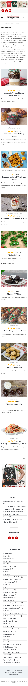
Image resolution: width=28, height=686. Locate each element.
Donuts (5, 587)
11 (19, 441)
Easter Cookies (8, 592)
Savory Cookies (8, 649)
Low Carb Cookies (9, 618)
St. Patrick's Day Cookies (11, 652)
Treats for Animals (9, 660)
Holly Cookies (14, 255)
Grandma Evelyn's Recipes (11, 603)
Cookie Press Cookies (10, 579)
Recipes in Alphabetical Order (13, 511)
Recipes (7, 23)
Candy (5, 574)
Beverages (7, 558)
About (8, 670)
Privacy (20, 672)
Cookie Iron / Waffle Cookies (12, 577)
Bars (5, 556)
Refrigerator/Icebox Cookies (11, 644)
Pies (4, 639)
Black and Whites (14, 294)
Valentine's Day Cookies (11, 662)
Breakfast (6, 569)
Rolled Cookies (8, 647)
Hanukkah (6, 610)
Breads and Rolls (9, 566)
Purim (5, 642)
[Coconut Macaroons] (14, 344)
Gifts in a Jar (18, 87)
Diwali (5, 584)
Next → (24, 458)
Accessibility (14, 674)
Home (2, 23)
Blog (4, 564)
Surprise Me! (7, 517)
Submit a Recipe (10, 672)
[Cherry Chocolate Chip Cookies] (14, 420)
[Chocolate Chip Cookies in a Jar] (14, 195)
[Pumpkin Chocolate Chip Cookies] (14, 109)
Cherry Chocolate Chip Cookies (14, 443)
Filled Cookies (8, 595)
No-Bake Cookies (18, 250)
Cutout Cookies (8, 582)
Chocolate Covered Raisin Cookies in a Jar (14, 94)
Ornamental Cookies (10, 629)
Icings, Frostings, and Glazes (12, 613)
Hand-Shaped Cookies (11, 608)
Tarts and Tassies (9, 655)
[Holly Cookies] (14, 232)
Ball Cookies (7, 553)
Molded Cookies (8, 621)
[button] (2, 17)
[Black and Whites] (14, 271)
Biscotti (5, 561)
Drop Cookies (10, 87)
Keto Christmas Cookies (11, 616)
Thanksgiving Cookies (14, 128)
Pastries (6, 636)
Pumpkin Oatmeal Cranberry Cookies (14, 178)
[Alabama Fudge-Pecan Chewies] (14, 307)
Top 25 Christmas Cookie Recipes (14, 506)
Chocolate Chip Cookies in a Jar (14, 218)
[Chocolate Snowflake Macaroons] (14, 381)
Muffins (5, 623)
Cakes (5, 571)
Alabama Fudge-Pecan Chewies (14, 330)
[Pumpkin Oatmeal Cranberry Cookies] (14, 152)
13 (19, 131)
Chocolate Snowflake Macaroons (14, 405)
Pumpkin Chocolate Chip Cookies (14, 135)
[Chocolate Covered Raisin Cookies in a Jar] (14, 69)
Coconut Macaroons (14, 367)
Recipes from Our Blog (11, 514)
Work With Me (17, 670)
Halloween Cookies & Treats (18, 127)
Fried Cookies (8, 597)
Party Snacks (7, 634)
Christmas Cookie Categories (13, 509)
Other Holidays (8, 631)
